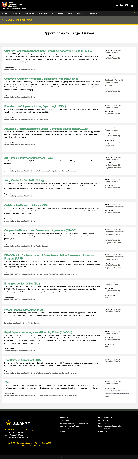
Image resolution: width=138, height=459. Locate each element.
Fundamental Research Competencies (73, 423)
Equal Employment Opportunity (109, 426)
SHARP (37, 446)
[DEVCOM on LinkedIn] (121, 5)
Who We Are (15, 14)
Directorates (64, 420)
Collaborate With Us (45, 14)
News (69, 14)
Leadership (63, 418)
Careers (60, 14)
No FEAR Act (27, 446)
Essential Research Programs (70, 426)
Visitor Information (105, 418)
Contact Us (93, 14)
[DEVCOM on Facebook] (117, 5)
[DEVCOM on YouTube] (126, 5)
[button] (134, 13)
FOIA (37, 443)
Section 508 (46, 443)
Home (4, 14)
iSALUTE (11, 443)
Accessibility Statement (107, 429)
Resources (80, 14)
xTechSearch (103, 420)
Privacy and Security (25, 443)
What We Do (29, 14)
